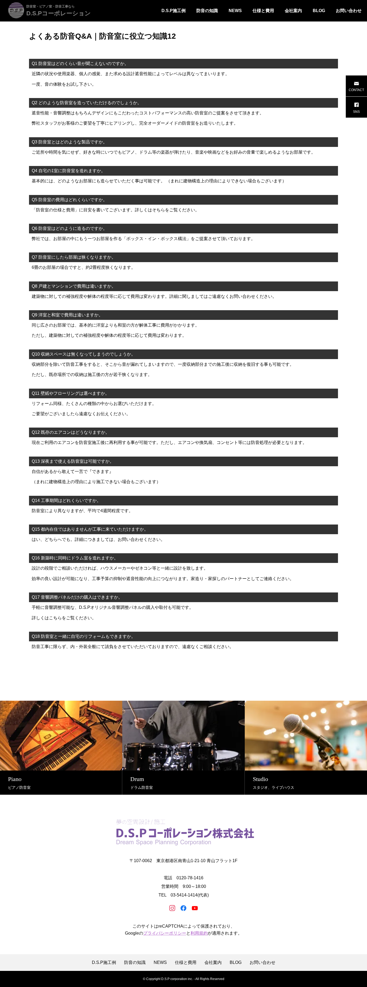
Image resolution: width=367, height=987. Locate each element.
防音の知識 (207, 10)
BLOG (319, 10)
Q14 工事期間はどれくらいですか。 (66, 500)
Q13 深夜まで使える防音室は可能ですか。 (73, 461)
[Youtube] (195, 908)
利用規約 (199, 933)
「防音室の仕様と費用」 (55, 210)
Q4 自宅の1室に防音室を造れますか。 (68, 170)
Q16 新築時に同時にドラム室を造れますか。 (75, 558)
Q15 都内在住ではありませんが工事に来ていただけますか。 (90, 529)
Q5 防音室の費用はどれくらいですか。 (69, 199)
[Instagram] (172, 908)
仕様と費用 (263, 10)
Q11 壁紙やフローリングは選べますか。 (70, 393)
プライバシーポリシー (164, 933)
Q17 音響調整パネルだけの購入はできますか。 (77, 597)
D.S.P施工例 (173, 10)
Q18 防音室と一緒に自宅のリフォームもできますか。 (83, 636)
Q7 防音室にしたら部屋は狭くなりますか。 (74, 257)
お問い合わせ (349, 10)
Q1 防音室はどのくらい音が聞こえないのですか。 (80, 63)
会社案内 (293, 10)
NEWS (235, 10)
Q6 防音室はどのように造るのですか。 (69, 228)
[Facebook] (183, 908)
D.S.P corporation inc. (177, 979)
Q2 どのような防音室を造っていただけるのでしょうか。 (87, 102)
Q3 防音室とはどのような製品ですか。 (69, 142)
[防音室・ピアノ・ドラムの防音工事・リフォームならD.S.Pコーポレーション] (183, 832)
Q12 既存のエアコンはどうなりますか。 (71, 432)
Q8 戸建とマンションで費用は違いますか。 (74, 286)
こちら (55, 618)
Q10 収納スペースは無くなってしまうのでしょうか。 (83, 354)
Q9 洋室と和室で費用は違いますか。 (67, 315)
